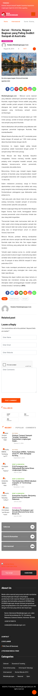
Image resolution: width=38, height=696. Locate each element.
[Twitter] (12, 89)
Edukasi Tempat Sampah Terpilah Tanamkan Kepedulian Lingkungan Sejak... (22, 438)
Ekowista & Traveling (18, 663)
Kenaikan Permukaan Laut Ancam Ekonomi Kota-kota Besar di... (22, 512)
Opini (28, 676)
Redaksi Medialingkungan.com (17, 45)
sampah (25, 298)
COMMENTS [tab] (31, 428)
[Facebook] (7, 89)
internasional (14, 298)
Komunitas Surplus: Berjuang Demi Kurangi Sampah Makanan (24, 497)
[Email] (21, 89)
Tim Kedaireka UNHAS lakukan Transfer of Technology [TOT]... (24, 483)
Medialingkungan (8, 676)
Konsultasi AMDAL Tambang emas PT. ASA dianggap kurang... (23, 453)
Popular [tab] (20, 428)
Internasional (16, 21)
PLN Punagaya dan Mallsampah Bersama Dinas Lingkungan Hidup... (23, 468)
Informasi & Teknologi (26, 668)
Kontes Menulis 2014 (21, 672)
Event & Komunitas (18, 464)
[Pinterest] (16, 89)
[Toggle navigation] (33, 14)
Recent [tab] (8, 428)
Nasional (20, 676)
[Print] (25, 89)
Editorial (15, 433)
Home (6, 21)
